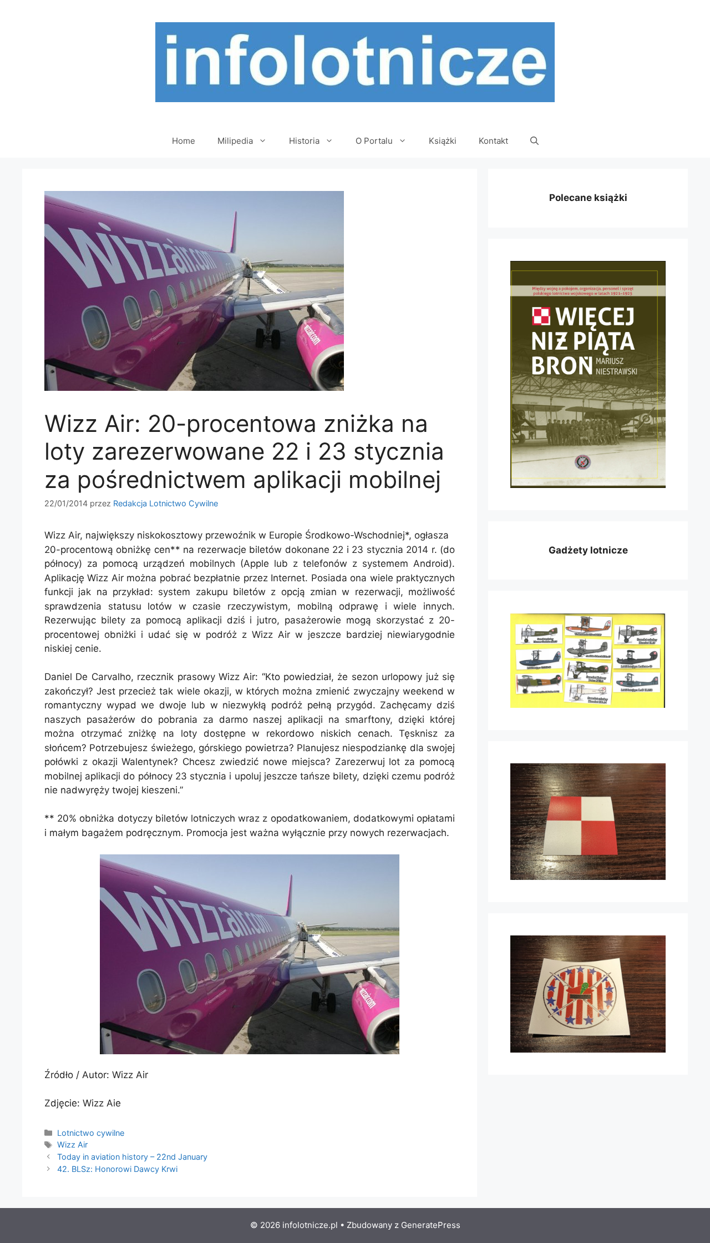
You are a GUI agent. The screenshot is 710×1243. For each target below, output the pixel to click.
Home (183, 140)
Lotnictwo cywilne (90, 1133)
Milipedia (235, 140)
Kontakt (493, 140)
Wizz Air (72, 1144)
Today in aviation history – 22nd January (132, 1156)
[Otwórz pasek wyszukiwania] (534, 141)
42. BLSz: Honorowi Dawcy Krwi (117, 1169)
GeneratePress (430, 1225)
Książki (443, 140)
